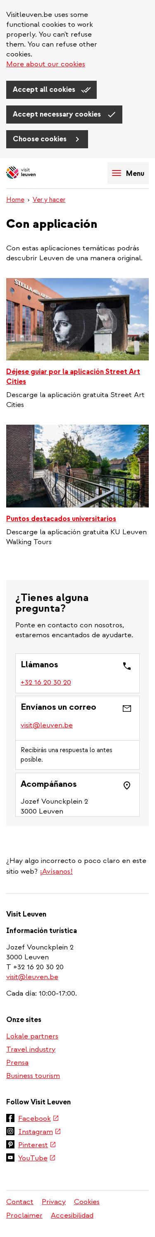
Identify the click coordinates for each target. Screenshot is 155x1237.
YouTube (37, 1158)
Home (15, 200)
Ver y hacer (49, 200)
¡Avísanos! (56, 871)
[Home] (35, 173)
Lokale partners (32, 1036)
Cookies (87, 1202)
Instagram (39, 1132)
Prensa (17, 1062)
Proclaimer (24, 1215)
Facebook (38, 1119)
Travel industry (30, 1049)
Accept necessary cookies (58, 114)
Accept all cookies (45, 89)
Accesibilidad (72, 1215)
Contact (19, 1202)
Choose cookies (40, 139)
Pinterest (37, 1145)
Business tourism (33, 1075)
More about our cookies (45, 64)
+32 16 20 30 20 (46, 682)
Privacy (54, 1202)
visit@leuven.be (47, 725)
